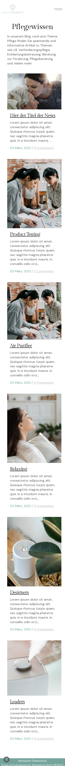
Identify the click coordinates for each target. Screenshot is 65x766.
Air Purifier (21, 345)
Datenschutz (39, 760)
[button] (6, 759)
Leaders (17, 701)
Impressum (24, 760)
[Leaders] (34, 668)
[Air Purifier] (34, 311)
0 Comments (44, 148)
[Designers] (34, 551)
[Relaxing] (34, 428)
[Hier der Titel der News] (34, 91)
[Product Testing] (34, 193)
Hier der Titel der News (32, 115)
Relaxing (18, 469)
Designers (19, 592)
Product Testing (25, 234)
